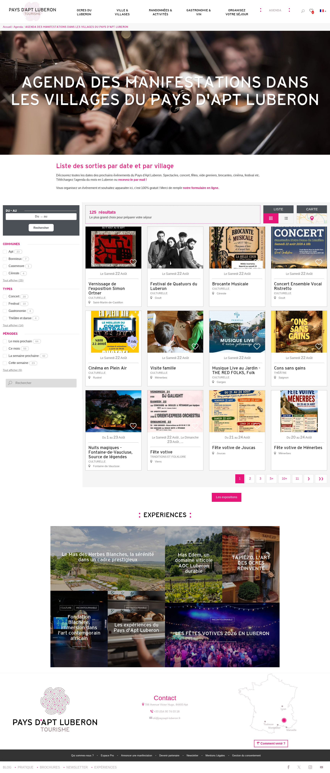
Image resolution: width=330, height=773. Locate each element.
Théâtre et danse (22, 318)
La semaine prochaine (27, 355)
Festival (17, 303)
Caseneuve (19, 266)
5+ (271, 478)
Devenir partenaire (169, 755)
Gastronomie (20, 310)
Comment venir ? (272, 743)
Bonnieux (18, 258)
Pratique (26, 767)
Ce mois (17, 348)
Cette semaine (22, 363)
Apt (14, 251)
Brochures (50, 767)
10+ (284, 478)
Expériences (105, 767)
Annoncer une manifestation (137, 755)
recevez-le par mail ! (132, 179)
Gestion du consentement (246, 755)
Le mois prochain (23, 341)
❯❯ (321, 478)
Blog (7, 767)
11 (297, 478)
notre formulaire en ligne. (201, 188)
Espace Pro (108, 755)
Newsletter (193, 755)
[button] (84, 11)
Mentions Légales (215, 755)
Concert (17, 296)
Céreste (16, 273)
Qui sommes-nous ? (82, 755)
